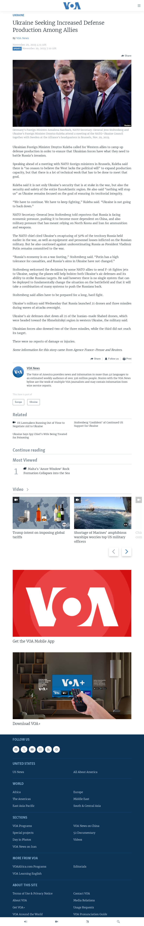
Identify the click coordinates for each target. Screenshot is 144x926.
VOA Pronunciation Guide (90, 914)
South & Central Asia (87, 806)
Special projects (23, 832)
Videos (77, 839)
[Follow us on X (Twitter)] (24, 749)
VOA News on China (86, 826)
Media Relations (84, 900)
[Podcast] (56, 749)
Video (18, 489)
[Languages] (87, 921)
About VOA (20, 900)
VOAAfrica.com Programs (29, 866)
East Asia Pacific (24, 806)
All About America (85, 772)
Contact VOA (81, 893)
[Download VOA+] (72, 685)
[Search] (118, 921)
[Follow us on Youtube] (32, 749)
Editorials (79, 866)
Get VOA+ (19, 907)
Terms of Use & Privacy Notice (33, 893)
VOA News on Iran (25, 846)
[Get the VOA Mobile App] (72, 603)
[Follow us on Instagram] (40, 749)
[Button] (126, 56)
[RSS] (48, 749)
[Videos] (56, 921)
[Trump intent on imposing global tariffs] (41, 513)
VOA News (22, 38)
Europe (78, 792)
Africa (17, 792)
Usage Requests (83, 907)
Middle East (81, 799)
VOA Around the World (28, 914)
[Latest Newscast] (25, 921)
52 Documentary (84, 832)
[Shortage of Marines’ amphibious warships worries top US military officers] (102, 513)
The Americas (22, 799)
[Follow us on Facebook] (16, 749)
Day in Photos (22, 839)
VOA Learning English (27, 873)
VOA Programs (22, 826)
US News (18, 772)
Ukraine (18, 15)
